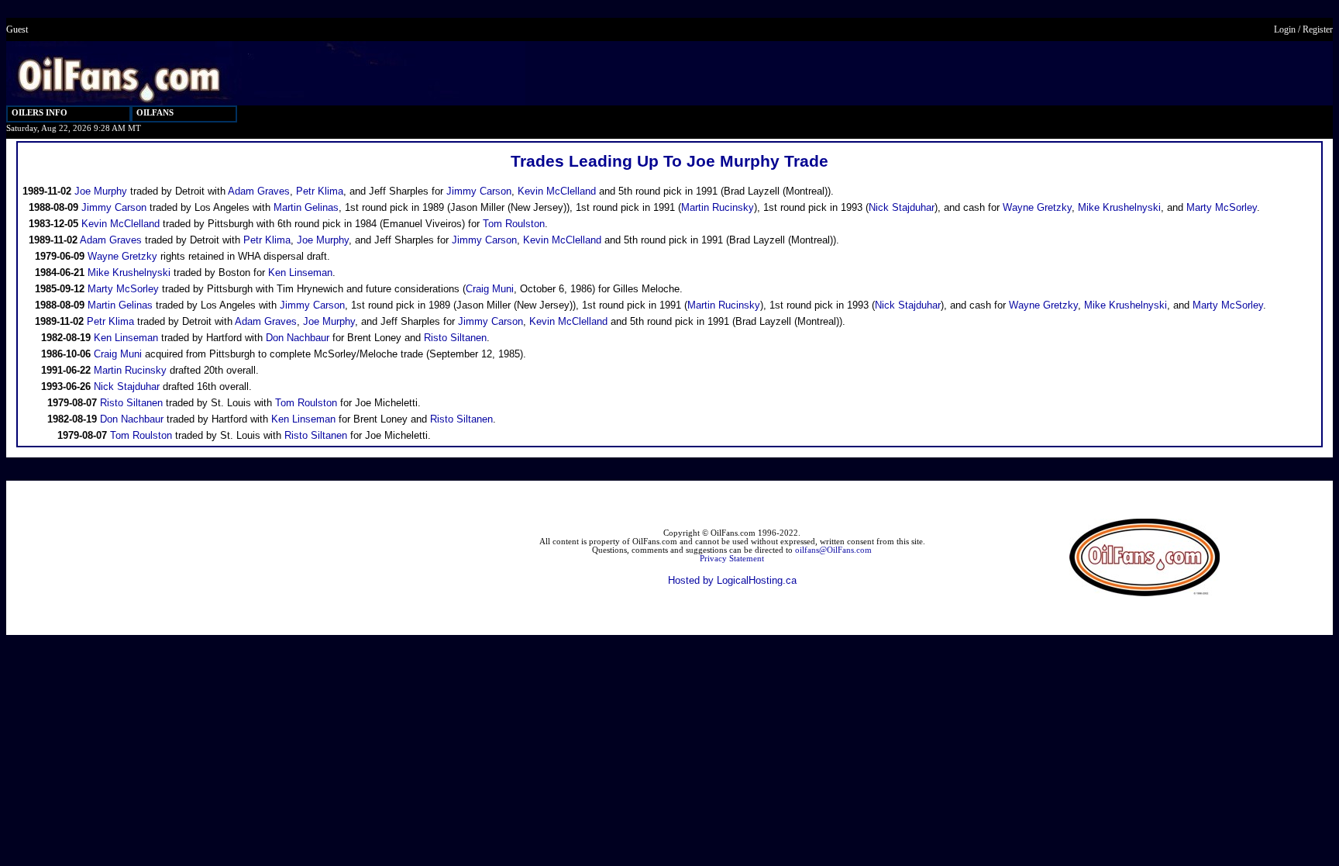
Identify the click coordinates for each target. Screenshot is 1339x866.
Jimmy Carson (478, 191)
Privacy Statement (732, 558)
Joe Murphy (100, 191)
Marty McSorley (1221, 207)
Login (1285, 29)
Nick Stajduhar (902, 207)
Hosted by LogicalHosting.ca (732, 580)
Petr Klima (319, 191)
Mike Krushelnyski (1119, 207)
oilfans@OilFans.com (833, 550)
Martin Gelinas (306, 207)
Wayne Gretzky (1037, 207)
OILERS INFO (39, 113)
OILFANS (155, 113)
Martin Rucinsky (717, 207)
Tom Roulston (514, 223)
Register (1318, 29)
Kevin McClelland (557, 191)
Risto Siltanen (455, 337)
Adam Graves (259, 191)
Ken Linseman (300, 272)
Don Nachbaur (297, 337)
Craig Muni (490, 289)
